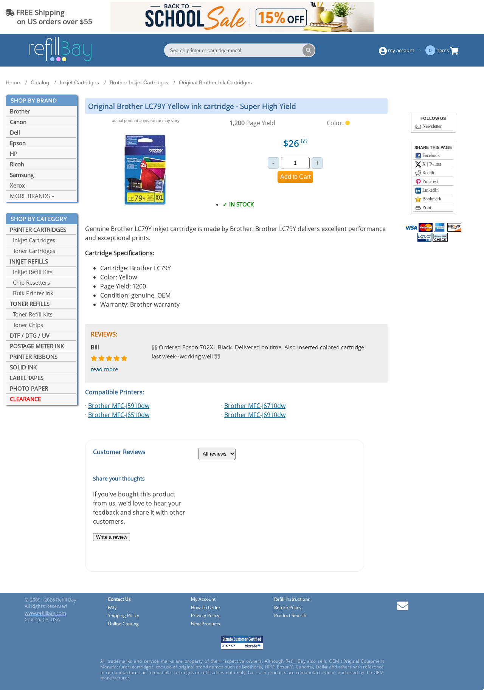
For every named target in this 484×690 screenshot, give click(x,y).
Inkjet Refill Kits (31, 272)
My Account (203, 599)
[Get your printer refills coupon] (241, 29)
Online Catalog (123, 624)
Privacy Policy (205, 616)
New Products (205, 624)
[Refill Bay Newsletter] (402, 608)
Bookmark (431, 199)
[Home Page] (60, 60)
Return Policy (287, 608)
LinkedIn (430, 190)
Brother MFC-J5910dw (118, 406)
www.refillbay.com (45, 612)
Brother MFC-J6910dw (254, 415)
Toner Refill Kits (31, 314)
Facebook (430, 155)
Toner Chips (26, 325)
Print (426, 207)
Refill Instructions (292, 599)
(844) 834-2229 (451, 17)
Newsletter (431, 126)
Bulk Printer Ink (31, 293)
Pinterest (429, 181)
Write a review (111, 537)
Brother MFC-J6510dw (118, 415)
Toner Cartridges (32, 250)
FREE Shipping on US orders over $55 (49, 17)
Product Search (290, 616)
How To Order (205, 608)
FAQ (112, 608)
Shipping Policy (123, 616)
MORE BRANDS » (32, 196)
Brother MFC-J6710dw (254, 406)
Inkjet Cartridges (32, 240)
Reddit (427, 172)
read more (104, 369)
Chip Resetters (30, 282)
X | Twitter (431, 164)
